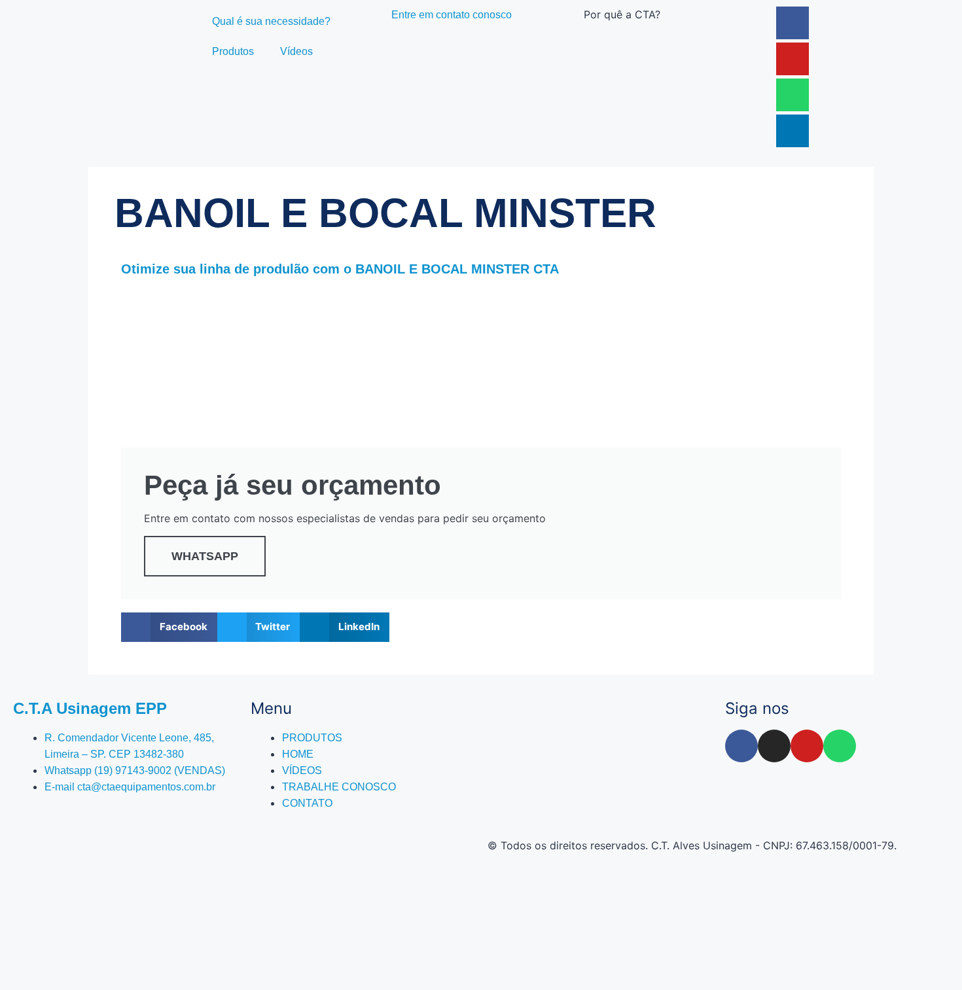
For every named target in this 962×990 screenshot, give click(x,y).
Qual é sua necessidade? (271, 21)
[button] (169, 627)
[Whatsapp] (792, 95)
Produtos (233, 51)
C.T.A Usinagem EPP (90, 708)
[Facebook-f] (741, 746)
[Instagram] (774, 746)
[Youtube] (792, 59)
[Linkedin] (792, 131)
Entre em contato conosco (451, 14)
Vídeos (296, 51)
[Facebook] (792, 23)
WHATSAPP (204, 556)
